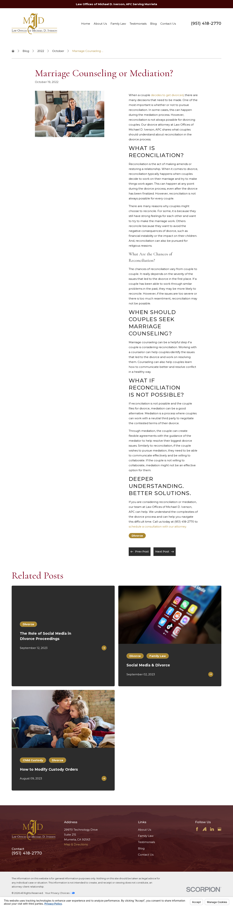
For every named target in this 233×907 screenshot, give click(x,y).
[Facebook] (197, 829)
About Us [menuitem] (100, 23)
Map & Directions (76, 844)
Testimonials (146, 842)
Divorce (137, 535)
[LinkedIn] (212, 829)
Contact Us (145, 854)
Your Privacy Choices (57, 893)
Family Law (145, 836)
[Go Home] (13, 51)
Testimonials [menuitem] (138, 23)
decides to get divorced (167, 95)
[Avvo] (204, 829)
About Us (144, 829)
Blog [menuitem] (153, 23)
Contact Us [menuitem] (168, 23)
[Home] (34, 23)
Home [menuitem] (85, 23)
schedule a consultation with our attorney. (158, 526)
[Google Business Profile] (219, 829)
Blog (141, 848)
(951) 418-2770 (206, 24)
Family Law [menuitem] (118, 23)
